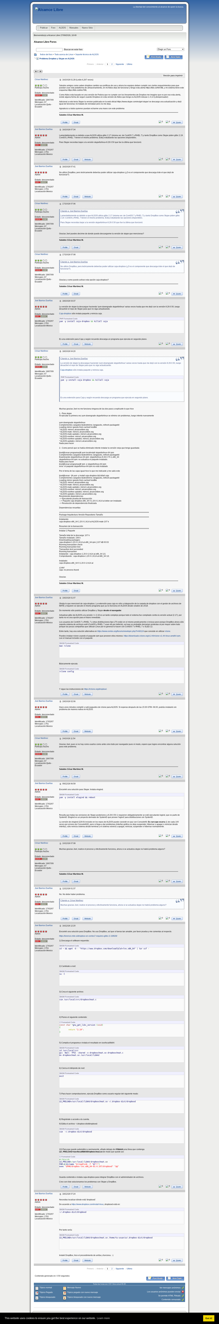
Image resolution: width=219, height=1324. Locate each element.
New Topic (175, 57)
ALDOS (62, 28)
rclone (167, 631)
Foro (53, 28)
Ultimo (129, 64)
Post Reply (156, 57)
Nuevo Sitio (87, 28)
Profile (65, 122)
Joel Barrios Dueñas (44, 129)
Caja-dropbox (65, 313)
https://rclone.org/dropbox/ (95, 689)
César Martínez (41, 79)
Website (87, 159)
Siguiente (120, 64)
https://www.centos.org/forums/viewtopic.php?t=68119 (120, 631)
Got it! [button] (208, 1318)
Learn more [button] (103, 1318)
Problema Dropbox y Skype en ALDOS (56, 59)
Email (76, 122)
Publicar (44, 28)
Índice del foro (46, 54)
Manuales (73, 28)
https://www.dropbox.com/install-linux (88, 1204)
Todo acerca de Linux (64, 54)
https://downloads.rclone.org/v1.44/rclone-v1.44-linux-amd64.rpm (152, 636)
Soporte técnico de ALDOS (87, 54)
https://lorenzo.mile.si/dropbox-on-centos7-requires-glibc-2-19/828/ (88, 936)
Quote (178, 122)
